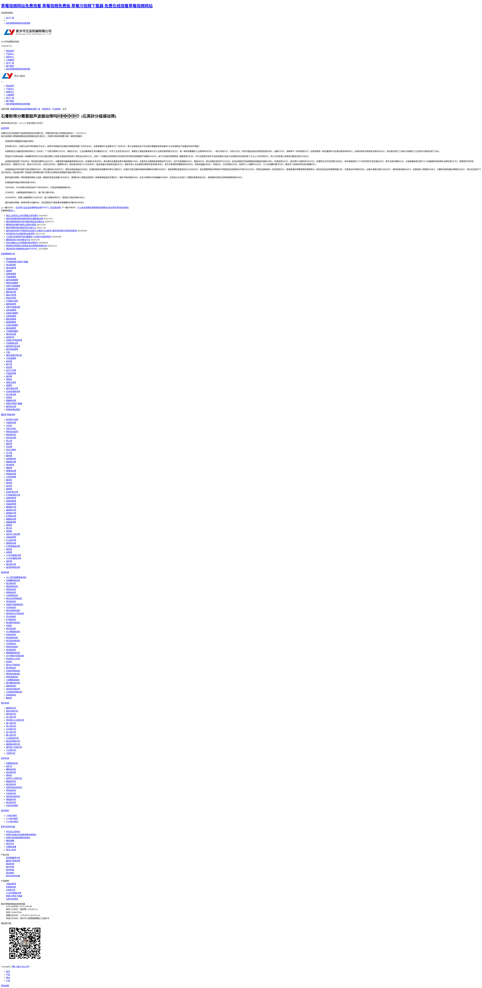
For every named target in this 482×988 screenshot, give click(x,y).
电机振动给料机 (13, 796)
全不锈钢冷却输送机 (15, 656)
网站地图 (5, 986)
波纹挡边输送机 (13, 689)
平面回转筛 (11, 373)
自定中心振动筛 (13, 534)
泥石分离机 (11, 450)
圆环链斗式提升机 (14, 747)
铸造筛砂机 (11, 435)
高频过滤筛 (11, 382)
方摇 (8, 352)
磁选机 (9, 480)
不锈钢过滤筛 (12, 301)
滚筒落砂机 (11, 459)
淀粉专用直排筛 (13, 307)
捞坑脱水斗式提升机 (15, 720)
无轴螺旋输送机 (13, 580)
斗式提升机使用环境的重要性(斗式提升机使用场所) (28, 237)
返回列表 (5, 128)
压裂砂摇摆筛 (12, 313)
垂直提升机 (11, 708)
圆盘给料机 (11, 781)
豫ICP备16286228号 (20, 967)
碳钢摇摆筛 (11, 322)
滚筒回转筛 (11, 498)
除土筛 (9, 441)
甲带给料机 (11, 790)
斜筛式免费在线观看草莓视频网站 (21, 835)
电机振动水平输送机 (15, 614)
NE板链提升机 (12, 738)
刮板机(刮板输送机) (14, 604)
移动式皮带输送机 (14, 598)
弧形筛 (9, 561)
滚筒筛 (9, 552)
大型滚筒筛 (11, 477)
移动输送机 (11, 668)
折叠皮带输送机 (13, 671)
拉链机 (9, 626)
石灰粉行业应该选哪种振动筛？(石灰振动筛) (38, 208)
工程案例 (10, 60)
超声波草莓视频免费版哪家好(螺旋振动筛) (24, 219)
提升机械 (5, 703)
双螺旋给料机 (12, 763)
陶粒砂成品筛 (12, 432)
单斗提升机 (11, 726)
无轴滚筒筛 (11, 504)
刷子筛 (9, 364)
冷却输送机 (11, 644)
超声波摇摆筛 (12, 280)
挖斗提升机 (11, 717)
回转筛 (9, 397)
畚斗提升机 (11, 723)
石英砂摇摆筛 (12, 325)
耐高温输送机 (12, 677)
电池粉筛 (10, 465)
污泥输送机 (11, 607)
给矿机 (9, 766)
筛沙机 (9, 528)
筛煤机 (9, 531)
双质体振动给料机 (14, 787)
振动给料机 (11, 802)
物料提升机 (11, 714)
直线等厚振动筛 (13, 567)
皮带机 (9, 662)
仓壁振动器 (11, 847)
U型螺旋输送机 (13, 680)
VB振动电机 (11, 816)
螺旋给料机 (11, 769)
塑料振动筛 (11, 292)
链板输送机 (11, 686)
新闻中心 (10, 57)
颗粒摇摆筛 (11, 319)
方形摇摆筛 (11, 358)
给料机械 (5, 758)
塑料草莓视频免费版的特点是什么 (21, 228)
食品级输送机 (12, 638)
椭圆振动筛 (11, 519)
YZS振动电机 (12, 819)
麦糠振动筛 (11, 400)
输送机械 (5, 572)
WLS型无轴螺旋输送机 (16, 577)
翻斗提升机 (11, 735)
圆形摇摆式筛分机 (14, 355)
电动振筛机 (11, 265)
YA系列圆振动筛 (13, 555)
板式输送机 (11, 629)
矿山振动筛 (11, 540)
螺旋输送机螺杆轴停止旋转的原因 (21, 225)
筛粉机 (9, 379)
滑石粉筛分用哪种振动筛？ (22, 249)
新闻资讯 (46, 109)
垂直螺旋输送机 (13, 653)
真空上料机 (11, 850)
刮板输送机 (11, 695)
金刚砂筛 (10, 337)
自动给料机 (11, 772)
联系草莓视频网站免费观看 (18, 23)
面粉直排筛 (11, 304)
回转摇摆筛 (11, 274)
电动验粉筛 (11, 268)
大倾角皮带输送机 (14, 692)
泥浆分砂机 (11, 429)
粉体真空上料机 (13, 659)
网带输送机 (11, 589)
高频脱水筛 (11, 513)
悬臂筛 (9, 525)
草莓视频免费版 (13, 410)
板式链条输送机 (13, 641)
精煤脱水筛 (11, 507)
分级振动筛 (11, 423)
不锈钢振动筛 (12, 343)
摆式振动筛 (11, 334)
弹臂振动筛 (11, 471)
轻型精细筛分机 (8, 254)
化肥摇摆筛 (11, 316)
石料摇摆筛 (11, 310)
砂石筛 (9, 447)
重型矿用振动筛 (8, 415)
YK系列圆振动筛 (13, 558)
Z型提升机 (10, 753)
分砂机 (9, 426)
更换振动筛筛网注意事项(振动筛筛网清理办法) (26, 246)
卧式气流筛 (11, 370)
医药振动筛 (11, 259)
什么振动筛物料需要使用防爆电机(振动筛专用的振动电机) (103, 208)
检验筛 (9, 361)
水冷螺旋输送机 (13, 632)
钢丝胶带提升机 (13, 741)
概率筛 (9, 456)
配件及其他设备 (8, 827)
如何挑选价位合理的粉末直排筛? (20, 234)
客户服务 (10, 66)
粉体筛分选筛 (12, 420)
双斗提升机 (11, 732)
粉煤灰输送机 (12, 647)
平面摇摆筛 (11, 277)
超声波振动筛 (12, 388)
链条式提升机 (12, 711)
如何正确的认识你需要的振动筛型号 (22, 243)
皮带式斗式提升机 (14, 778)
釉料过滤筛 (11, 295)
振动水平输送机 (13, 665)
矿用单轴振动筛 (13, 546)
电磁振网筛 (11, 522)
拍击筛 (9, 367)
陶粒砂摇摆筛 (12, 283)
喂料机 (9, 775)
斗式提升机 (11, 750)
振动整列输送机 (13, 623)
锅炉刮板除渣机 (13, 611)
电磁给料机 (11, 799)
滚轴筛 (9, 271)
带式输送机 (11, 601)
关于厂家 (10, 18)
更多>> (12, 211)
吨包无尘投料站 (13, 832)
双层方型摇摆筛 (13, 286)
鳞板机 (9, 698)
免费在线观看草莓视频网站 (18, 838)
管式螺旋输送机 (13, 683)
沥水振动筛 (11, 394)
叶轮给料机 (11, 793)
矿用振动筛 (11, 516)
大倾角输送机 (12, 595)
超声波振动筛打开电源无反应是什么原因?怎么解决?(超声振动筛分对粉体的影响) (41, 231)
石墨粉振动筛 (12, 289)
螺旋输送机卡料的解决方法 (18, 240)
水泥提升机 (11, 729)
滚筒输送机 (11, 592)
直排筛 (9, 376)
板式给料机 (11, 784)
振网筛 (9, 489)
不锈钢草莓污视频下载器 (17, 262)
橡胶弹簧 (10, 841)
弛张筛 (9, 483)
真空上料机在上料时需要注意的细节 (22, 216)
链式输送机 (11, 583)
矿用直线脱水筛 (13, 495)
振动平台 (10, 844)
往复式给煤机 (12, 805)
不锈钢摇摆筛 (12, 331)
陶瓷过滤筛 (11, 298)
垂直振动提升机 (13, 744)
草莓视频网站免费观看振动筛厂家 (25, 109)
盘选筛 (9, 444)
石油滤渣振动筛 (13, 391)
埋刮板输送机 (12, 586)
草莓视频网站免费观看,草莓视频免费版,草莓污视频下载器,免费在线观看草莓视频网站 (77, 6)
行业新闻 (56, 109)
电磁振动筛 (11, 462)
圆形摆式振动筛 (13, 346)
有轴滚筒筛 (11, 501)
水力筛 (9, 453)
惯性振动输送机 (13, 674)
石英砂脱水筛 (12, 492)
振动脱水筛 (11, 564)
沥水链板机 (11, 617)
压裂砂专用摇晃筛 (14, 340)
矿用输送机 (11, 620)
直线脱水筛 (11, 510)
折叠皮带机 (11, 635)
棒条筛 (9, 549)
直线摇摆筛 (11, 328)
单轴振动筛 (11, 474)
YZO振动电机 (12, 822)
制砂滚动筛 (11, 438)
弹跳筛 (9, 468)
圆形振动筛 (11, 407)
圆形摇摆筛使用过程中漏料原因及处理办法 (25, 222)
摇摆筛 (9, 385)
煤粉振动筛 (11, 543)
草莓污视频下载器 (14, 403)
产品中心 (10, 54)
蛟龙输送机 (11, 650)
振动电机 (5, 810)
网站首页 (10, 51)
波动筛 (9, 486)
